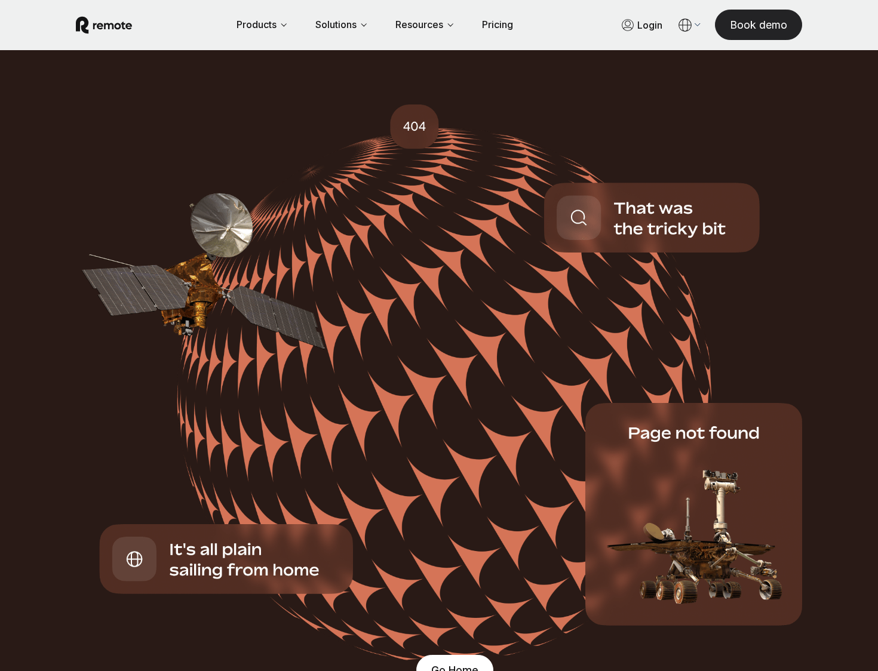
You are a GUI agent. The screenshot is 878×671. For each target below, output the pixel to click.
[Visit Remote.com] (104, 25)
